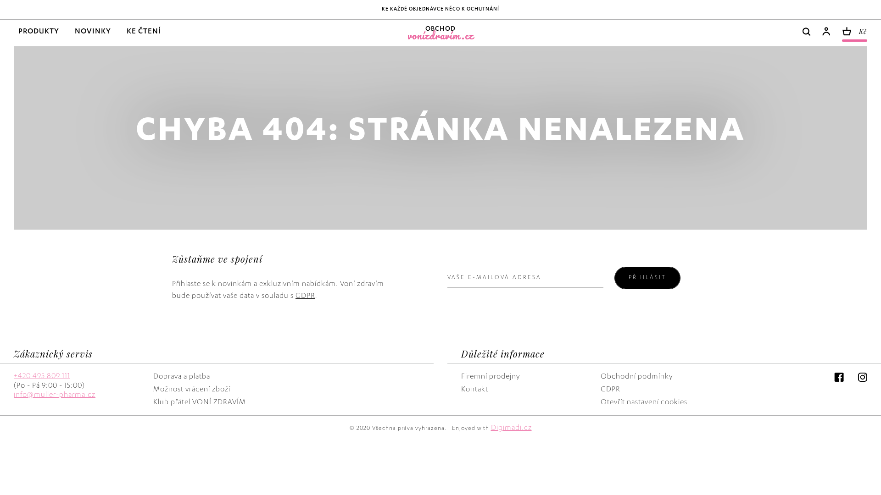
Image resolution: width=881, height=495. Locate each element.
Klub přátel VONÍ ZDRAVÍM (199, 403)
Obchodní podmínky (637, 377)
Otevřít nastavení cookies (644, 403)
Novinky (93, 32)
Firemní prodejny (490, 377)
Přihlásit (647, 278)
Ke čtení (144, 32)
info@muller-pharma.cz (54, 395)
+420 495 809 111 (42, 377)
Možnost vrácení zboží (191, 390)
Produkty (38, 32)
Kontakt (474, 390)
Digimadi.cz (511, 428)
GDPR (305, 296)
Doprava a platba (181, 377)
